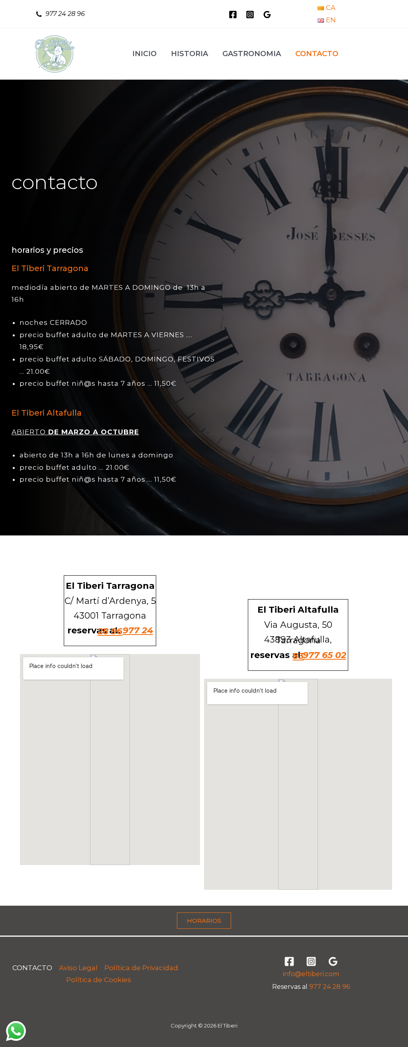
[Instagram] (250, 14)
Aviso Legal (78, 968)
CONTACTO (32, 968)
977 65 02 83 (319, 655)
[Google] (267, 14)
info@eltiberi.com (311, 974)
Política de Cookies (98, 980)
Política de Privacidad (141, 968)
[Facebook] (233, 14)
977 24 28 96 (65, 14)
